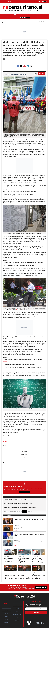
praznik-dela (24, 451)
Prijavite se (36, 612)
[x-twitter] (31, 622)
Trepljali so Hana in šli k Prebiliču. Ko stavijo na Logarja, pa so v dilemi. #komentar (23, 262)
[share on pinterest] (24, 66)
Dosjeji (21, 22)
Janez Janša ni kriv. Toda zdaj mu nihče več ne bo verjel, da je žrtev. (19, 191)
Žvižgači (41, 22)
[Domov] (3, 22)
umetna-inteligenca (24, 454)
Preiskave (34, 22)
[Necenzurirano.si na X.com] (5, 1)
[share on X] (21, 66)
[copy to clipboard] (31, 66)
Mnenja (27, 22)
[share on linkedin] (28, 66)
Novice (7, 22)
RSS (10, 1)
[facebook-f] (28, 622)
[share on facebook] (18, 66)
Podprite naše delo (24, 491)
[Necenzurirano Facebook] (3, 1)
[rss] (29, 624)
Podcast (14, 22)
